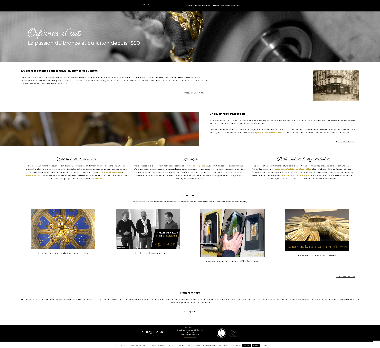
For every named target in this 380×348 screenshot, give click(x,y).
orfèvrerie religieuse (195, 166)
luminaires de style (113, 172)
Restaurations (206, 5)
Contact (227, 5)
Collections (189, 5)
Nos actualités (235, 5)
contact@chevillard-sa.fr (190, 335)
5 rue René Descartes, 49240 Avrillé (190, 330)
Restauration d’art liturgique (295, 175)
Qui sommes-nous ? (218, 5)
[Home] (150, 6)
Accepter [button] (247, 345)
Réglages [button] (256, 345)
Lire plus (264, 345)
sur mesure (96, 179)
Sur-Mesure (197, 5)
